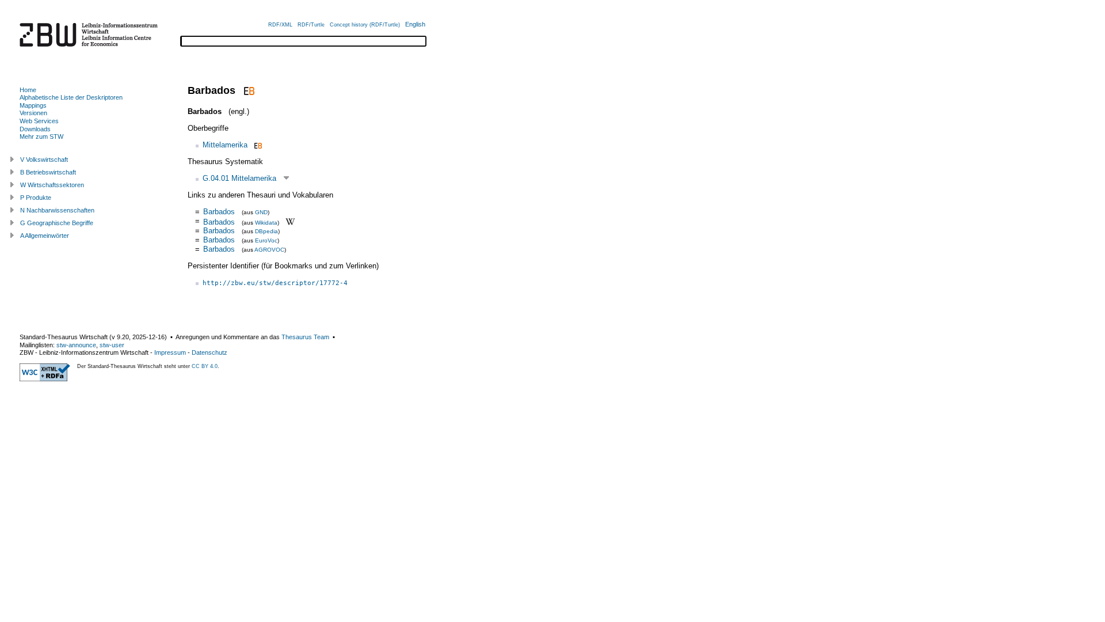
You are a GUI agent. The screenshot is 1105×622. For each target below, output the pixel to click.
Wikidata (266, 222)
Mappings (33, 105)
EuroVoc (266, 240)
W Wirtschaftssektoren (52, 184)
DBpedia (266, 231)
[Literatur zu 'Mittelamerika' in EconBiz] (257, 145)
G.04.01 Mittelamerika (239, 178)
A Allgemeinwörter (44, 235)
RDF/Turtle (311, 25)
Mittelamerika (225, 145)
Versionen (33, 112)
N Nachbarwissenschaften (57, 210)
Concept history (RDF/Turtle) (365, 25)
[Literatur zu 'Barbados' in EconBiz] (247, 90)
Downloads (35, 129)
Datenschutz (209, 352)
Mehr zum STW (41, 136)
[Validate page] (45, 379)
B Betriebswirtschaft (48, 172)
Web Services (39, 120)
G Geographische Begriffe (56, 222)
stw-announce (76, 345)
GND (261, 212)
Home (28, 89)
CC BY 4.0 (205, 366)
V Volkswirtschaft (44, 159)
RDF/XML (280, 25)
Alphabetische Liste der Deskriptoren (71, 97)
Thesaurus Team (305, 336)
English (415, 24)
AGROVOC (269, 249)
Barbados (219, 211)
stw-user (112, 345)
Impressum (170, 352)
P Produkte (35, 197)
